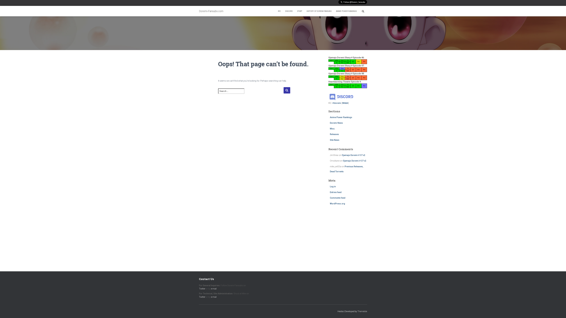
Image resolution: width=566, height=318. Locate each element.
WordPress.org (337, 203)
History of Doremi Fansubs (319, 11)
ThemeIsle (362, 311)
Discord (289, 11)
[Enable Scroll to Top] (560, 312)
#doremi (336, 103)
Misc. (332, 128)
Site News (334, 140)
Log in (333, 186)
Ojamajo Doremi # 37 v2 (353, 155)
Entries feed (336, 192)
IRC (279, 11)
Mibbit (345, 103)
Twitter (202, 289)
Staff (299, 11)
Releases (334, 134)
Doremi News (336, 123)
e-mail (214, 289)
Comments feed (337, 198)
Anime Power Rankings (346, 11)
